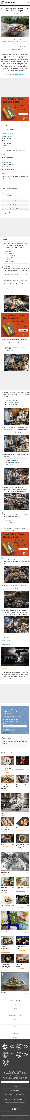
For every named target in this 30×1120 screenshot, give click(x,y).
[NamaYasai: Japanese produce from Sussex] (7, 881)
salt (7, 145)
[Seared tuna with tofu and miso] (7, 899)
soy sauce (8, 148)
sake (9, 159)
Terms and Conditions (15, 1104)
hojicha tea (9, 193)
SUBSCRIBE (9, 729)
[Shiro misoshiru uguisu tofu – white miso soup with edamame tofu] (7, 958)
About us (7, 1102)
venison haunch (11, 186)
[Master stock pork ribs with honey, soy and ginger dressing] (22, 838)
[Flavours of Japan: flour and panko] (7, 821)
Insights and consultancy (20, 1094)
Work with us (11, 1094)
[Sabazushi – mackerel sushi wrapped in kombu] (7, 940)
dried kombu (9, 136)
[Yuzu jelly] (22, 821)
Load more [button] (14, 1000)
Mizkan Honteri (5, 63)
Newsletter (14, 1037)
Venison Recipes (6, 644)
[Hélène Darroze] (15, 861)
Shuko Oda (15, 13)
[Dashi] (7, 838)
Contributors (15, 1102)
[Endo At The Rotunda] (22, 958)
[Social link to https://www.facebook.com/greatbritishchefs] (10, 1109)
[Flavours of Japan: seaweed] (15, 920)
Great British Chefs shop (15, 1096)
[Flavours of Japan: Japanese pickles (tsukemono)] (7, 779)
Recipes (15, 1008)
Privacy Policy (21, 1102)
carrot (6, 59)
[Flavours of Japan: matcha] (22, 881)
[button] (28, 2)
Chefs (15, 1011)
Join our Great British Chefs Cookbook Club (13, 1099)
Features (15, 1026)
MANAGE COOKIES (15, 1117)
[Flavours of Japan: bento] (22, 940)
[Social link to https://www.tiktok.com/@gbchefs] (20, 1109)
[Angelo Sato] (15, 802)
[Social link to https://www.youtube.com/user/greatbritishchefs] (17, 1109)
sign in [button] (7, 741)
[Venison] (22, 899)
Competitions (15, 1033)
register (12, 741)
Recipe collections (15, 1022)
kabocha (9, 166)
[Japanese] (22, 760)
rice (9, 195)
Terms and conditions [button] (6, 732)
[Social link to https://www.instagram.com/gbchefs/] (15, 1109)
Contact (6, 1094)
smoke (8, 56)
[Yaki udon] (15, 981)
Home (15, 1004)
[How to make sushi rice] (22, 779)
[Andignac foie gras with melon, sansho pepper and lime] (7, 760)
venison (25, 56)
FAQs (24, 1099)
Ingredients (15, 1019)
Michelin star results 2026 (15, 1015)
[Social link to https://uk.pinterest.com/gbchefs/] (12, 1109)
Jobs (11, 1102)
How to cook (15, 1030)
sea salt (8, 178)
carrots (7, 169)
